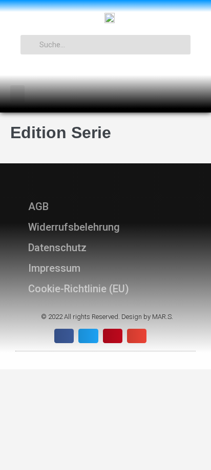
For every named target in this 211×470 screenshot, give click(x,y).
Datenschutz (57, 247)
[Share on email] (136, 336)
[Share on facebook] (64, 336)
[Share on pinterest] (112, 336)
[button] (17, 93)
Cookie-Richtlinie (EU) (78, 289)
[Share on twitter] (88, 336)
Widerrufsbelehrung (74, 227)
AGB (38, 206)
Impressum (54, 268)
